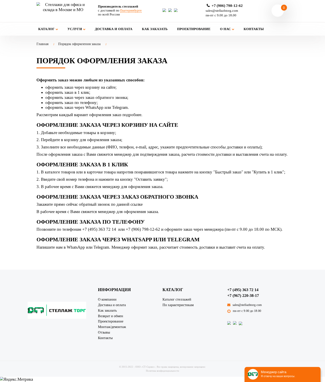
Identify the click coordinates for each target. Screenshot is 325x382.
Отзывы (104, 332)
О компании (107, 299)
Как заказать (155, 29)
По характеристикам (178, 305)
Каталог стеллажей (176, 299)
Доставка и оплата (113, 29)
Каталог (46, 29)
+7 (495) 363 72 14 (242, 290)
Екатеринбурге (131, 10)
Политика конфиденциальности (162, 370)
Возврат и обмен (110, 316)
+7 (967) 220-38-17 (243, 295)
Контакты (254, 29)
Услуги (75, 29)
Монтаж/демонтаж (112, 327)
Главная (42, 44)
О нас (226, 29)
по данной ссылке (127, 204)
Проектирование (193, 29)
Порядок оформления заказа (79, 44)
